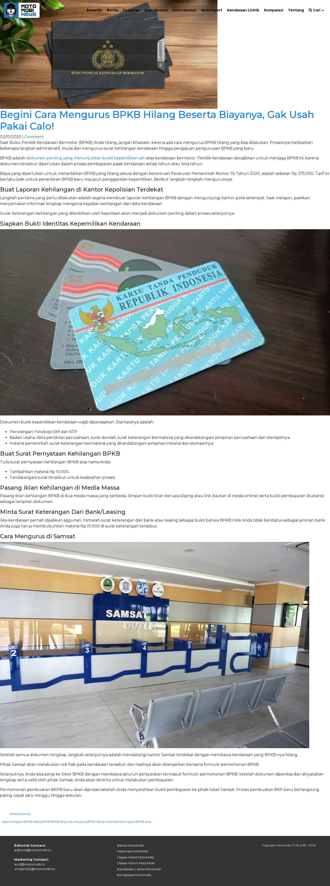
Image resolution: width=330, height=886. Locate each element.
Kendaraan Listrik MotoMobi (139, 869)
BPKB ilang (58, 821)
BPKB (46, 821)
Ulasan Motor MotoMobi (136, 863)
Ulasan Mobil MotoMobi (135, 857)
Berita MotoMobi (130, 845)
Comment (34, 136)
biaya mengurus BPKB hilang (21, 821)
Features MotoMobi (132, 851)
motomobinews (115, 821)
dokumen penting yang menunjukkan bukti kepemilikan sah (85, 158)
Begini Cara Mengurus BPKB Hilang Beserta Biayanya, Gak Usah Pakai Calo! (157, 120)
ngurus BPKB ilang (138, 821)
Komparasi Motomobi (134, 875)
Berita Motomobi (20, 814)
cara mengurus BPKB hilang (85, 821)
